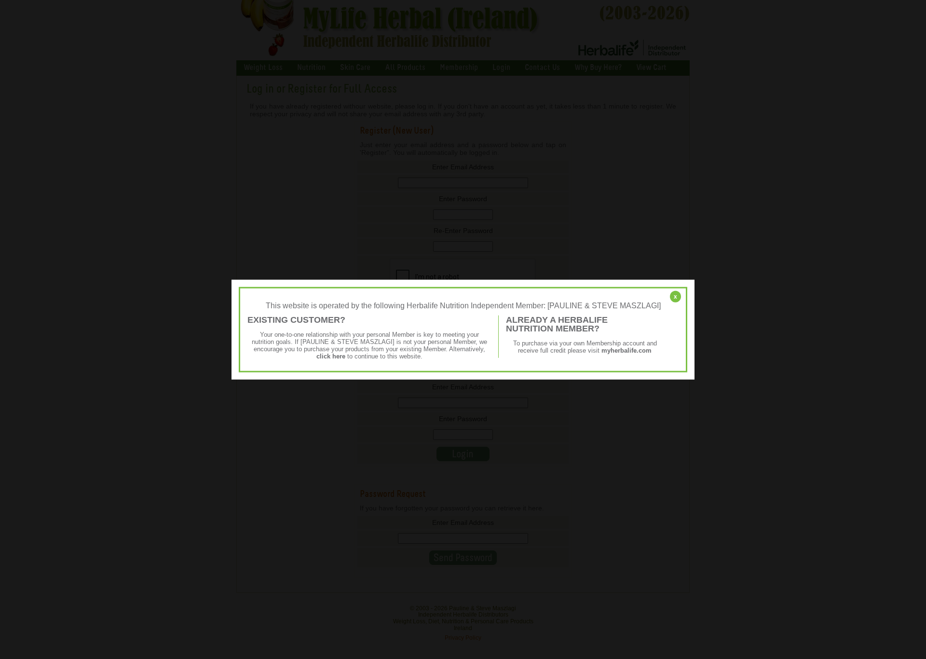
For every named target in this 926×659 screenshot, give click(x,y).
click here (330, 356)
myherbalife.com (626, 350)
